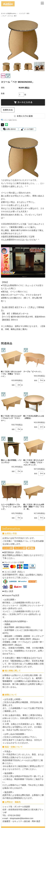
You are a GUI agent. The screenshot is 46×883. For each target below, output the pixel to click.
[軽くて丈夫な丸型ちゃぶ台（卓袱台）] (34, 402)
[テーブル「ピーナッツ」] (34, 358)
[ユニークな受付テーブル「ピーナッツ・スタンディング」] (12, 491)
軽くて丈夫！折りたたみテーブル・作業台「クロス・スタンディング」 (33, 462)
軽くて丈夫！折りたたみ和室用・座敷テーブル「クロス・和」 (33, 506)
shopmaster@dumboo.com (21, 818)
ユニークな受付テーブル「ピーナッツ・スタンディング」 (11, 506)
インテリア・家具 (24, 13)
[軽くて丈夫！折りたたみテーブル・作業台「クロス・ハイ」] (12, 358)
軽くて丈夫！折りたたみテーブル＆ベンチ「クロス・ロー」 (11, 418)
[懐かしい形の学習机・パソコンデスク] (12, 447)
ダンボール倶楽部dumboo (8, 13)
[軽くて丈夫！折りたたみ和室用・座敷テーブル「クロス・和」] (34, 491)
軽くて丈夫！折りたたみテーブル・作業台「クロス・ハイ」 (11, 374)
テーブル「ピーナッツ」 (32, 372)
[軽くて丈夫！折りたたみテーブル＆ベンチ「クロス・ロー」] (12, 402)
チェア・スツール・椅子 (10, 16)
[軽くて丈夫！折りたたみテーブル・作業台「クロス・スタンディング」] (34, 447)
